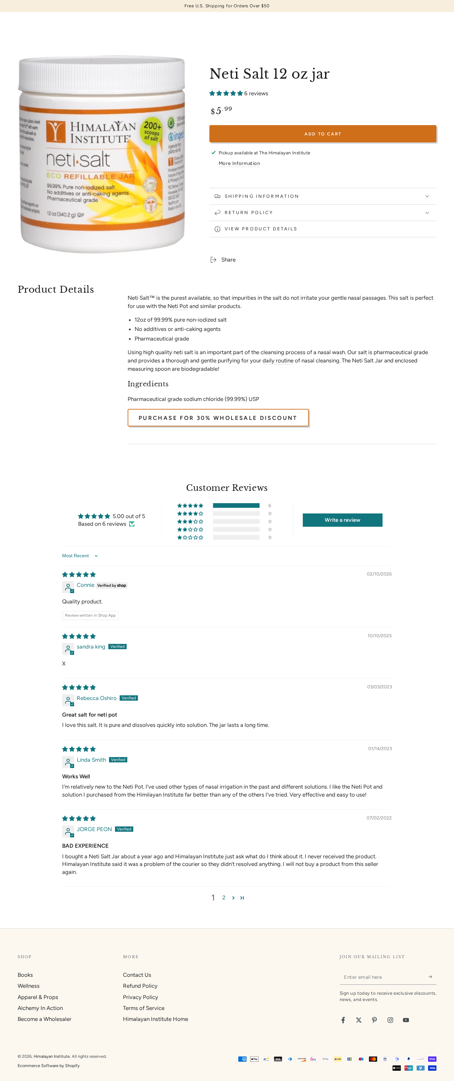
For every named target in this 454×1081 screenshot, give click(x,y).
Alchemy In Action (40, 1008)
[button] (226, 93)
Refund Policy (140, 985)
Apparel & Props (38, 997)
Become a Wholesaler (44, 1019)
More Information (239, 163)
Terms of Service (144, 1008)
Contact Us (137, 974)
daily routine (278, 360)
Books (25, 974)
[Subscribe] (432, 976)
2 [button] (223, 897)
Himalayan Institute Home (155, 1019)
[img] (79, 574)
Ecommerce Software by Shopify (49, 1065)
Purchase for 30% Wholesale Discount (218, 418)
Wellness (29, 985)
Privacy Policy (140, 997)
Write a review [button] (342, 520)
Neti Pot (178, 306)
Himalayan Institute (52, 1056)
